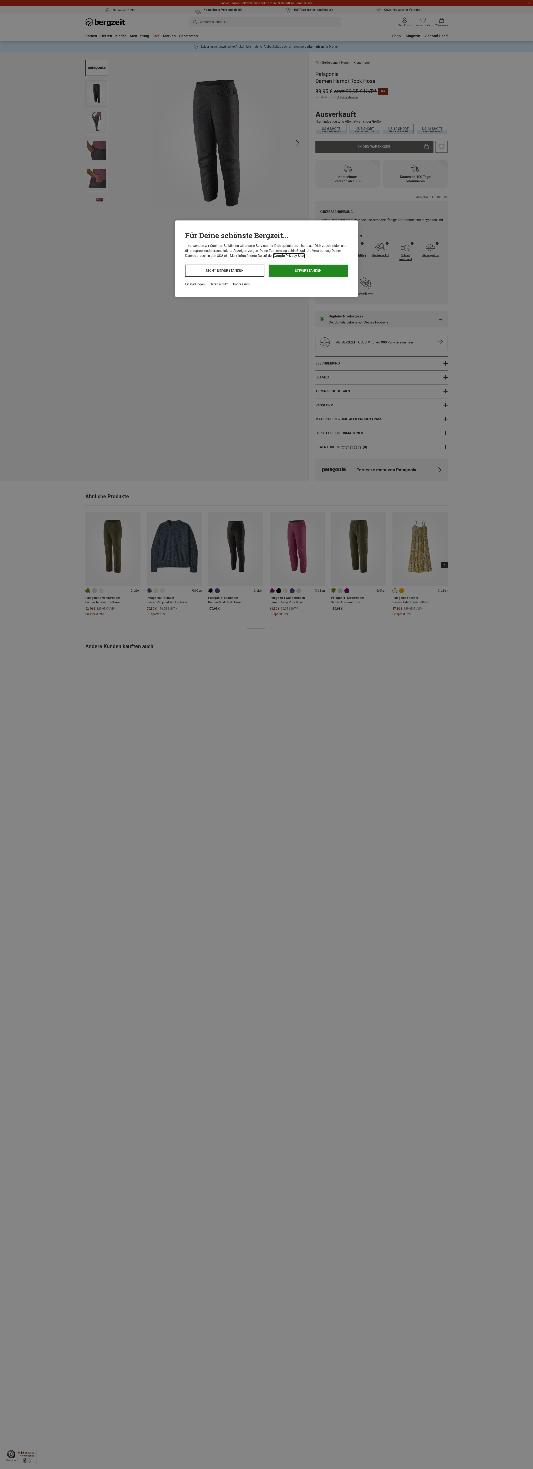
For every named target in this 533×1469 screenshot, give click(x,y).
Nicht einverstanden (225, 270)
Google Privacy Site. (289, 256)
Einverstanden (308, 270)
